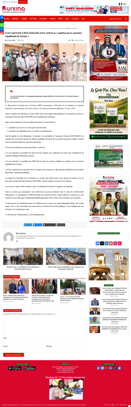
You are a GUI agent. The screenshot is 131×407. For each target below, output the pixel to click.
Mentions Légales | (58, 367)
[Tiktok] (115, 369)
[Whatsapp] (2, 25)
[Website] (17, 241)
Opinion (52, 18)
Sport (60, 18)
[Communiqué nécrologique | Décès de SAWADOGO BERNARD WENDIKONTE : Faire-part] (95, 320)
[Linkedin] (2, 29)
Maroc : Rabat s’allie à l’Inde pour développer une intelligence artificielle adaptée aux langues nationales (15, 297)
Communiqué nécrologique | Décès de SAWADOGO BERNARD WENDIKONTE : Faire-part (114, 319)
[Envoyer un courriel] (14, 40)
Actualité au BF (16, 28)
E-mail (5, 346)
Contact (76, 367)
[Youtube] (106, 369)
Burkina (15, 18)
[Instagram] (2, 33)
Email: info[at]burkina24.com (65, 372)
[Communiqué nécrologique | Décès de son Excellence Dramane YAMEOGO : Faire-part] (95, 311)
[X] (2, 21)
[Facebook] (2, 17)
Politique (33, 18)
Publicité (58, 368)
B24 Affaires (123, 405)
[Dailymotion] (119, 369)
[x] (102, 369)
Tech (67, 18)
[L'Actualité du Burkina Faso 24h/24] (13, 9)
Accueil (7, 18)
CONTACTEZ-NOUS (116, 19)
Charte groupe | (69, 367)
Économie (43, 18)
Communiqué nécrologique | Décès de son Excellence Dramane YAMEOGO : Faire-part (114, 310)
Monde (24, 18)
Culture (75, 18)
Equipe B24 (71, 368)
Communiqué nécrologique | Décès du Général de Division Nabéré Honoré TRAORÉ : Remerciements (114, 301)
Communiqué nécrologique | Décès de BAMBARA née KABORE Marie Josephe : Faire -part (115, 329)
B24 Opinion (10, 40)
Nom (5, 338)
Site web (48, 346)
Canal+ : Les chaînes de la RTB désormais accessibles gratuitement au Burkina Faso (72, 298)
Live (83, 18)
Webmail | (65, 368)
